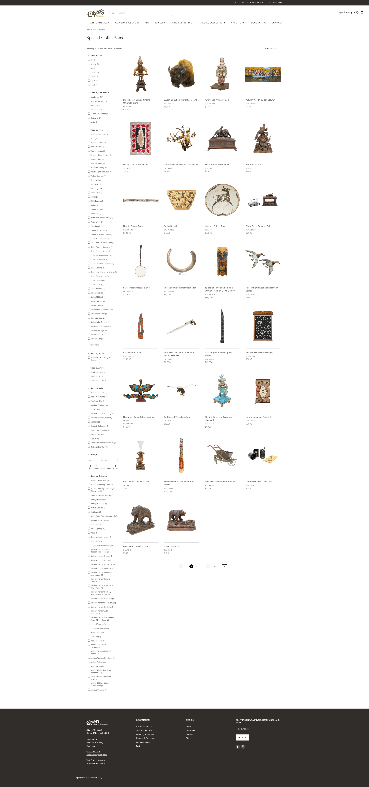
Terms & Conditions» (95, 763)
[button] (272, 48)
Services (190, 734)
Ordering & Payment (145, 734)
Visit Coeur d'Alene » (95, 760)
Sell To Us (239, 3)
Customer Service (144, 726)
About (188, 726)
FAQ (138, 746)
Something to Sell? (144, 730)
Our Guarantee (275, 3)
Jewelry (160, 22)
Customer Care (255, 3)
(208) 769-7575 (93, 751)
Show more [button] (94, 344)
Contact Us (191, 730)
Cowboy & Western (127, 22)
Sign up (242, 737)
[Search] (113, 13)
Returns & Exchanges (146, 738)
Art (147, 22)
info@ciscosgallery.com (96, 754)
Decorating (259, 22)
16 (215, 566)
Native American (99, 22)
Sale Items (238, 22)
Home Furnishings (183, 22)
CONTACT (277, 22)
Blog (188, 738)
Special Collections (212, 22)
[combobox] (145, 13)
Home (88, 30)
